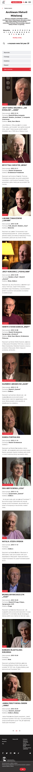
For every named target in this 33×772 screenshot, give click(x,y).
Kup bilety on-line (17, 2)
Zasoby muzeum (8, 8)
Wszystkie (6, 30)
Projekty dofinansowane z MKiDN (26, 745)
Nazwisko (7, 52)
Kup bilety (4, 741)
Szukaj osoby (17, 37)
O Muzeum (25, 739)
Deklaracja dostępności (25, 741)
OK (23, 769)
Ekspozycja (4, 739)
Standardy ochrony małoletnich (27, 748)
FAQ (3, 743)
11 (16, 731)
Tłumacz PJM (15, 739)
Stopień (6, 65)
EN (26, 2)
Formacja (6, 57)
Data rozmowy (8, 69)
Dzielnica (6, 61)
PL (24, 2)
